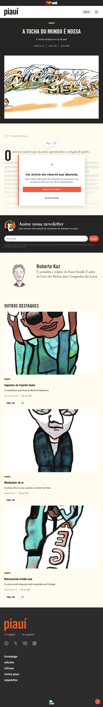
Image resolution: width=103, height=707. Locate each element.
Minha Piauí (11, 674)
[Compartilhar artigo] (55, 143)
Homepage (10, 656)
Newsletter (11, 680)
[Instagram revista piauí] (34, 643)
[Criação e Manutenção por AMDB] (51, 701)
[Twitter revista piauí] (16, 643)
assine (94, 238)
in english (9, 634)
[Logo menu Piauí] (11, 12)
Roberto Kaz (48, 266)
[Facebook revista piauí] (6, 643)
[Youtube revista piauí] (25, 643)
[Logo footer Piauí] (51, 624)
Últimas (9, 668)
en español (28, 634)
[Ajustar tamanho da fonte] (48, 143)
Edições (9, 662)
